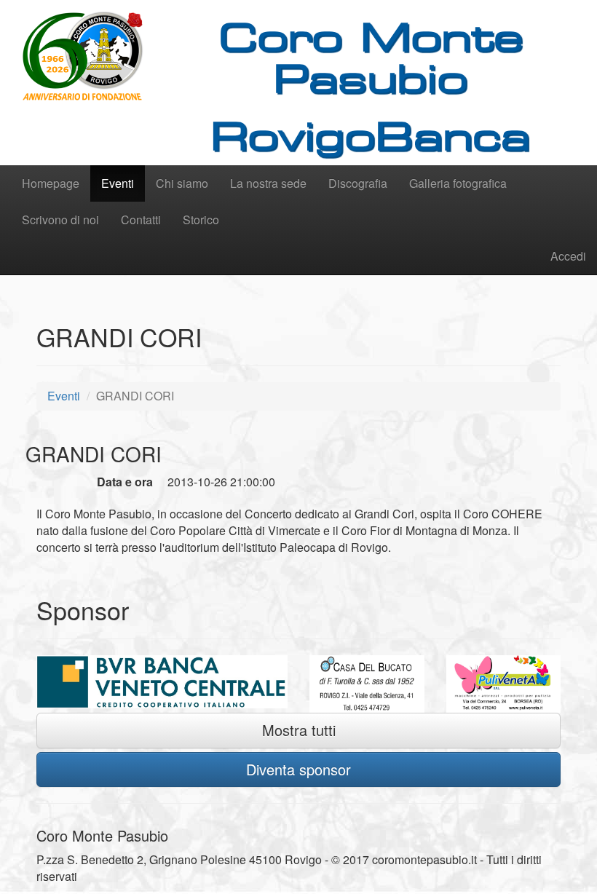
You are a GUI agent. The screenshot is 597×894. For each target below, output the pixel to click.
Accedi (568, 256)
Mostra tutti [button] (299, 729)
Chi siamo (182, 183)
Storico (201, 219)
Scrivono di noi (60, 219)
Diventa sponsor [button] (298, 769)
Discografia (357, 183)
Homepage (50, 183)
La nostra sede (268, 183)
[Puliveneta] (503, 684)
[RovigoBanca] (162, 681)
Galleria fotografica (458, 183)
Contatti (141, 219)
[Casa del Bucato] (366, 684)
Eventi (117, 183)
